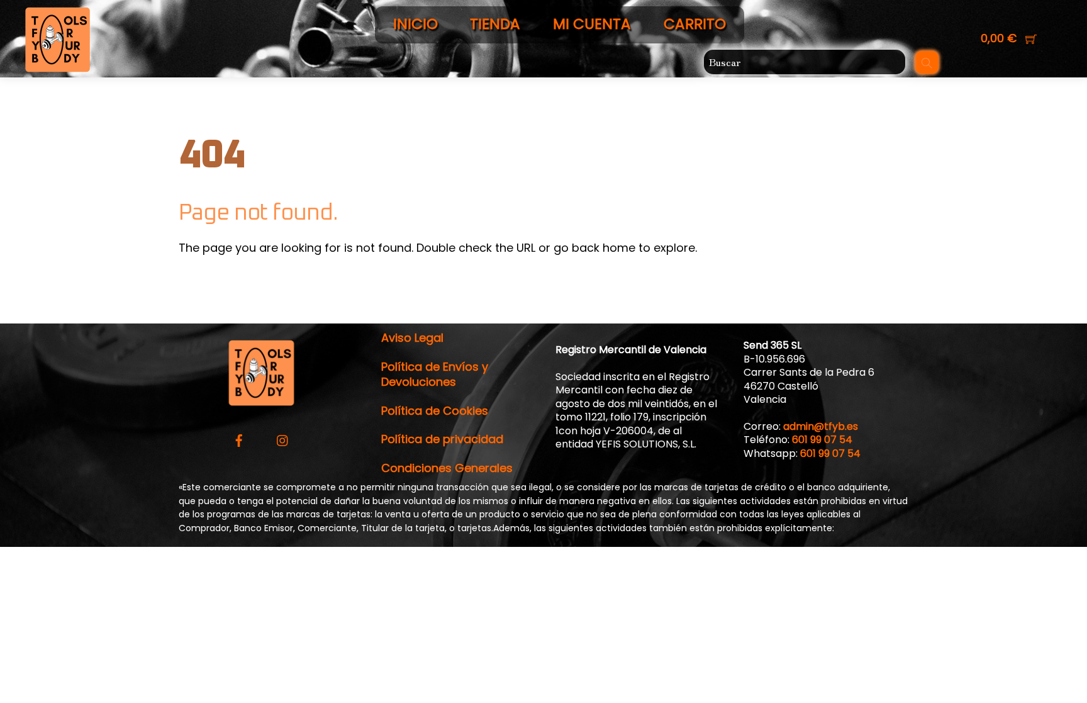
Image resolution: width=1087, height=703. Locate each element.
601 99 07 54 (822, 439)
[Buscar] (927, 62)
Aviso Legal (412, 338)
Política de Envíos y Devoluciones (434, 374)
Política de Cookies (434, 411)
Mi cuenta (592, 24)
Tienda (495, 24)
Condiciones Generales (447, 468)
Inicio (415, 24)
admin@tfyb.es (820, 426)
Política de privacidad (442, 439)
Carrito (695, 24)
